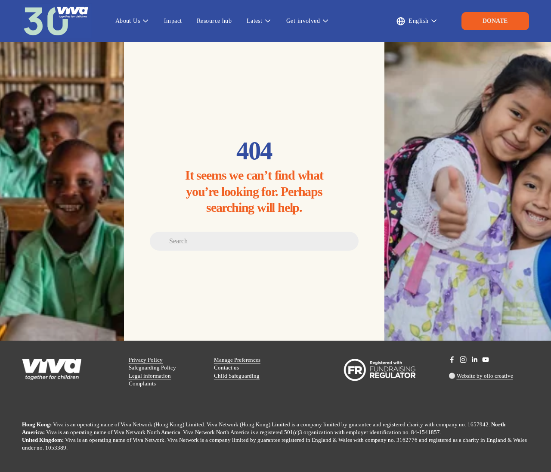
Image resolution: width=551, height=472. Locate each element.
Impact (173, 20)
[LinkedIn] (474, 359)
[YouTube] (485, 359)
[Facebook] (452, 359)
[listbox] (416, 21)
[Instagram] (463, 359)
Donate (495, 21)
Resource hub (214, 20)
